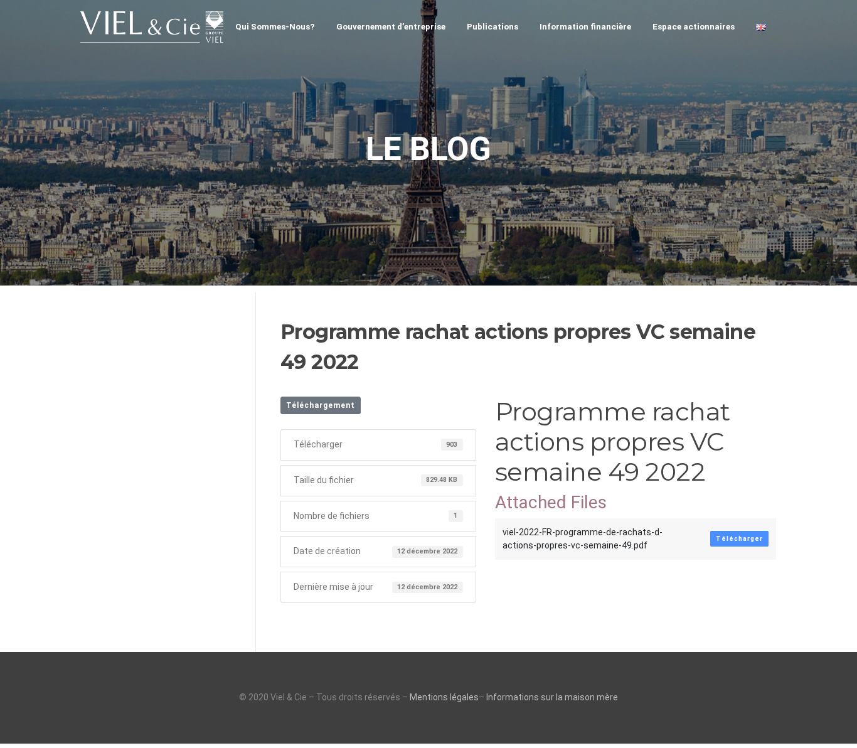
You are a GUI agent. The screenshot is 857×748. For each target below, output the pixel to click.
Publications (492, 26)
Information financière (585, 26)
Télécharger (739, 538)
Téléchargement (320, 405)
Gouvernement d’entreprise (390, 26)
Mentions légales (444, 697)
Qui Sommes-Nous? (275, 26)
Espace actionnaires (693, 26)
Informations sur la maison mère (552, 697)
